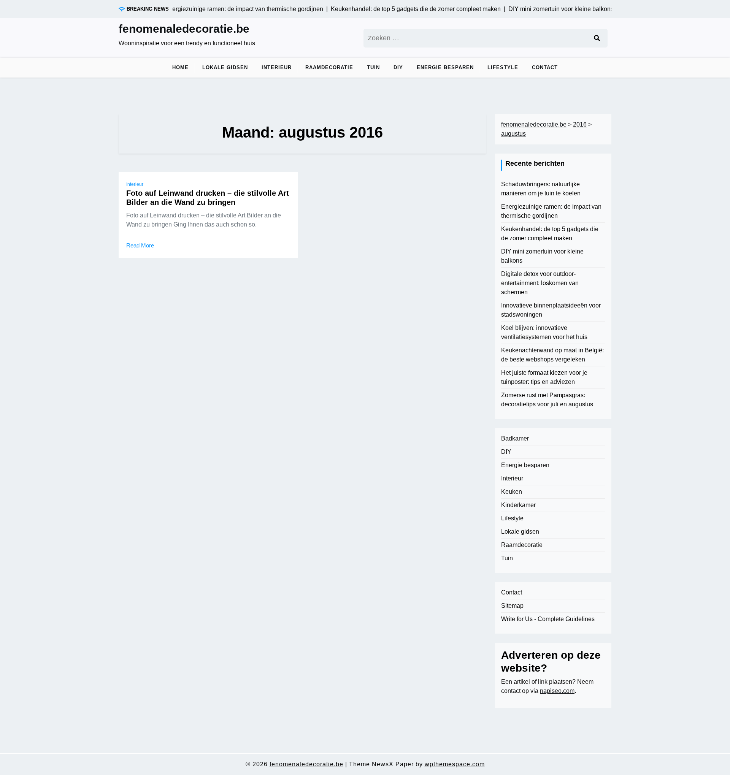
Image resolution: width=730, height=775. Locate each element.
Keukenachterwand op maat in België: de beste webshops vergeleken (552, 355)
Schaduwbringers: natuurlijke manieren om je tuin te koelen (541, 189)
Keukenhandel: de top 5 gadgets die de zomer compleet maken (549, 233)
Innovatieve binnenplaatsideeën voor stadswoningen (551, 310)
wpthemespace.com (455, 764)
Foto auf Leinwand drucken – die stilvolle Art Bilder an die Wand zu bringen (207, 197)
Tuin (373, 67)
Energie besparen (445, 67)
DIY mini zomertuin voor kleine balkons (542, 256)
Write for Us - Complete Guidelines (548, 619)
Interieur (277, 67)
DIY (398, 67)
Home (180, 67)
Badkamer (515, 438)
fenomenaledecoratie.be (184, 28)
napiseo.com (557, 691)
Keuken (511, 491)
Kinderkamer (518, 505)
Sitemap (512, 605)
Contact (545, 67)
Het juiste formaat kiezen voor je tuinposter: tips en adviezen (544, 377)
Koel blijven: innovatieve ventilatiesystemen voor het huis (544, 332)
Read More (140, 245)
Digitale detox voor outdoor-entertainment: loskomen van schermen (540, 283)
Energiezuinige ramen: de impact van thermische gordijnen (551, 211)
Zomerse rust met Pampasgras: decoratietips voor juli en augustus (547, 399)
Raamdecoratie (329, 67)
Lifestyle (502, 67)
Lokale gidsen (225, 67)
